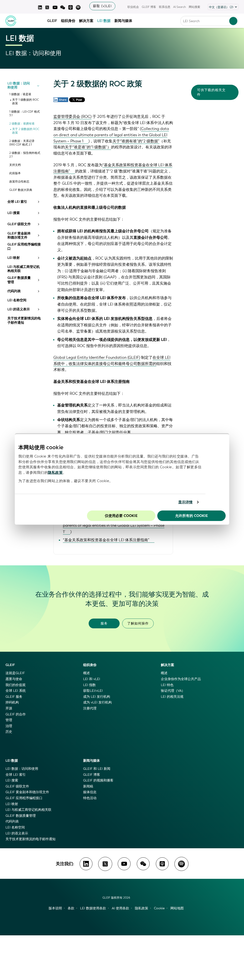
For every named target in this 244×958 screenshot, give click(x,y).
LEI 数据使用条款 (93, 908)
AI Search (179, 7)
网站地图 (177, 908)
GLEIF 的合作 (15, 714)
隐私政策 (55, 472)
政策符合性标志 (19, 181)
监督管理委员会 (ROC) (72, 116)
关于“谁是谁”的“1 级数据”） (88, 147)
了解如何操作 (138, 623)
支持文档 (15, 165)
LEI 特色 (167, 685)
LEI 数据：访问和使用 (18, 85)
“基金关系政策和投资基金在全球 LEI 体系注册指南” (106, 539)
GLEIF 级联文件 (19, 224)
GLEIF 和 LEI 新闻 (96, 768)
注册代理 (90, 708)
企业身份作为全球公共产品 (181, 679)
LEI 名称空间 (16, 300)
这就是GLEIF (15, 673)
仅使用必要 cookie (121, 515)
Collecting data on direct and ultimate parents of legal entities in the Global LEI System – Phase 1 (111, 134)
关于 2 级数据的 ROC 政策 (25, 131)
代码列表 (14, 291)
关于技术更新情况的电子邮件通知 (24, 320)
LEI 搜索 (13, 213)
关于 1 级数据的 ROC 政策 (25, 101)
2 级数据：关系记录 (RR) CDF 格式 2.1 (22, 142)
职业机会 (133, 7)
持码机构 (12, 702)
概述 (86, 673)
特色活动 (90, 798)
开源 (8, 708)
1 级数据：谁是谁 (20, 94)
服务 (104, 623)
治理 (8, 726)
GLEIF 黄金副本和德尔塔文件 (19, 235)
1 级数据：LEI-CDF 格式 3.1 (24, 113)
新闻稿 (88, 786)
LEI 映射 (13, 258)
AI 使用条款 (120, 908)
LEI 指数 (89, 685)
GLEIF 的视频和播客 (98, 780)
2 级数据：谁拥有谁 (22, 123)
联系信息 (164, 7)
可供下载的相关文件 (211, 92)
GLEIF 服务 (13, 696)
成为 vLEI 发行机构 (97, 702)
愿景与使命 (13, 679)
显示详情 (185, 502)
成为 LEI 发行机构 (96, 696)
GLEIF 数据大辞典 (20, 190)
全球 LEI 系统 (15, 690)
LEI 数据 (104, 20)
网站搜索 (194, 7)
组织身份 (68, 20)
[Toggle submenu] (38, 85)
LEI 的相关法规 (172, 696)
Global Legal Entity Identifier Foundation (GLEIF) (96, 357)
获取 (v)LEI (102, 6)
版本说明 (55, 908)
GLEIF (52, 20)
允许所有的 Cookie (191, 515)
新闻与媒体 (123, 20)
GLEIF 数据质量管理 (19, 280)
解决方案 (86, 20)
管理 (8, 720)
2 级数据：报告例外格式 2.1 (24, 154)
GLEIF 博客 (149, 7)
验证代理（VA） (173, 690)
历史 (8, 731)
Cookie (159, 908)
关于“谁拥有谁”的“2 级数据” (135, 141)
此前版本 (15, 173)
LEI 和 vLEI (91, 679)
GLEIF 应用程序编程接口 (24, 246)
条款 (71, 908)
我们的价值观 (15, 685)
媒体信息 (90, 792)
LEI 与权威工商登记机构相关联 (23, 269)
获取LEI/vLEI (93, 690)
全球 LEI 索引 (17, 202)
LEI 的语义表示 (18, 309)
